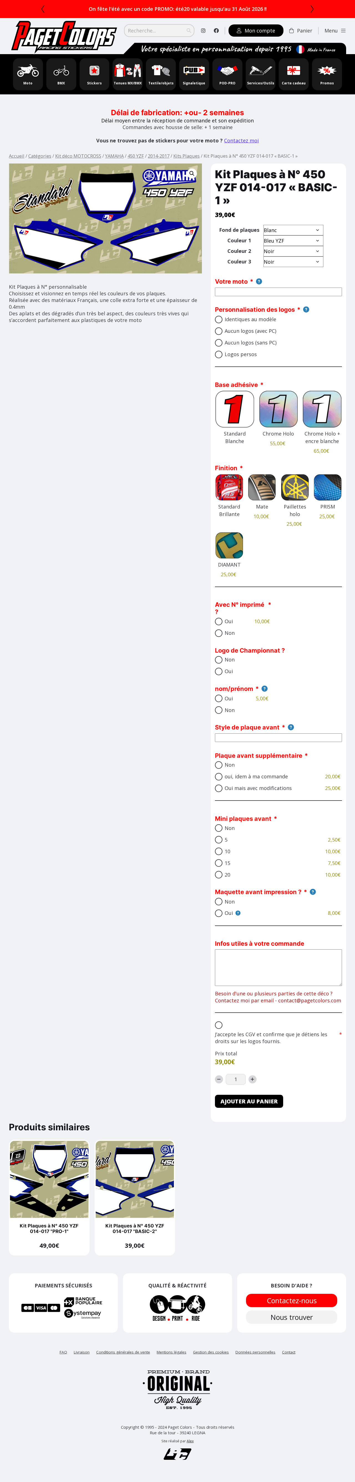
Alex (190, 1441)
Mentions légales (171, 1352)
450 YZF (136, 156)
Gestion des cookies (211, 1352)
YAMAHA (114, 156)
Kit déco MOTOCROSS (78, 156)
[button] (192, 173)
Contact (288, 1352)
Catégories (39, 156)
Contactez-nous (291, 1300)
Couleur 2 (239, 251)
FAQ (63, 1352)
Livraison (82, 1352)
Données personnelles (255, 1352)
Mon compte (260, 30)
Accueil (16, 156)
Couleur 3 (239, 261)
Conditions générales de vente (123, 1352)
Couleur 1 (239, 240)
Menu (331, 30)
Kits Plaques (186, 156)
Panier (304, 30)
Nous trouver (291, 1317)
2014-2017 (158, 156)
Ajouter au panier (249, 1101)
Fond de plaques (239, 230)
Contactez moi (241, 140)
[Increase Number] (252, 1079)
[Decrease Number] (219, 1079)
